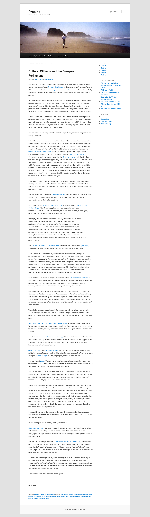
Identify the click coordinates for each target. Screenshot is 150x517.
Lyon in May (84, 245)
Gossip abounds (59, 194)
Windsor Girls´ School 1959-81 (111, 109)
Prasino (34, 11)
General (47, 495)
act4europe (64, 495)
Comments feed (106, 121)
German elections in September (39, 151)
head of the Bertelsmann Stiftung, (50, 337)
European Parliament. (55, 87)
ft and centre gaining (77, 154)
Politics (52, 495)
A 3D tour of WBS (107, 90)
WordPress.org (106, 124)
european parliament (52, 497)
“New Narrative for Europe (80, 278)
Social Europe (42, 355)
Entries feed (105, 119)
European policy (64, 497)
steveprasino (49, 79)
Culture (36, 495)
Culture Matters (63, 56)
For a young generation (36, 428)
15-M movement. (69, 157)
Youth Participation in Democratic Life (67, 441)
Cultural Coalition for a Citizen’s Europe (46, 245)
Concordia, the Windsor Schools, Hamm (41, 56)
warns (42, 361)
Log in (103, 117)
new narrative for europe (42, 498)
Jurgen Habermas (34, 350)
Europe (42, 495)
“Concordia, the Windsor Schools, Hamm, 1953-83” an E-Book (111, 85)
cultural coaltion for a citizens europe (80, 495)
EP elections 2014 (39, 497)
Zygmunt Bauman (51, 350)
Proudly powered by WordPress (75, 509)
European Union (75, 497)
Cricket (103, 66)
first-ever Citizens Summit (52, 205)
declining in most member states (60, 90)
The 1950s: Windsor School (110, 102)
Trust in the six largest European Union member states (48, 323)
